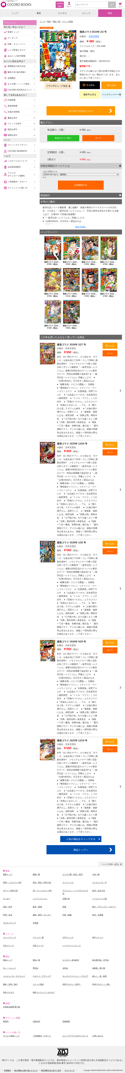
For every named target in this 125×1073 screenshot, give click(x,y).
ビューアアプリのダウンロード (75, 1036)
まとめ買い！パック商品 (18, 84)
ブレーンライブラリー (17, 145)
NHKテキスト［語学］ (71, 984)
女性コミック (38, 945)
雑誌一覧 (57, 21)
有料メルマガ (8, 992)
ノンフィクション (40, 899)
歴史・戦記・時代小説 (42, 882)
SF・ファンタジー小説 (42, 891)
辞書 (64, 907)
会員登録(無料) (14, 167)
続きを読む (80, 227)
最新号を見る (89, 94)
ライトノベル (67, 882)
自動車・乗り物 (98, 968)
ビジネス (62, 13)
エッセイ (6, 899)
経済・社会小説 (98, 891)
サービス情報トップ (11, 1036)
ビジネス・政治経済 (70, 960)
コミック (86, 13)
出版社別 (36, 1021)
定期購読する (80, 185)
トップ (15, 13)
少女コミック (8, 945)
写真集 (35, 923)
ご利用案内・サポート (17, 182)
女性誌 (65, 968)
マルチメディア (9, 923)
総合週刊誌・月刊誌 (100, 960)
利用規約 (7, 1070)
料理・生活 (7, 915)
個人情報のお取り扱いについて (26, 1070)
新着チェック (14, 32)
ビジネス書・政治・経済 (72, 874)
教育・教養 (37, 907)
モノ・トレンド (9, 968)
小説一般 (96, 874)
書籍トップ (7, 874)
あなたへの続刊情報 (16, 56)
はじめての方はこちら (81, 110)
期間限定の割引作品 (16, 66)
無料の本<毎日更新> (17, 72)
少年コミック (67, 937)
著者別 (6, 1021)
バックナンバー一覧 (111, 94)
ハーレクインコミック (71, 945)
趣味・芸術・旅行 (10, 984)
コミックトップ (9, 937)
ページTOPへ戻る (110, 864)
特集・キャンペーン (16, 44)
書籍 (39, 13)
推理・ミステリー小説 (12, 882)
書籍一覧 (36, 874)
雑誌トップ (7, 960)
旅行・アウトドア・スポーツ (104, 907)
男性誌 (35, 968)
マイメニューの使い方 (17, 188)
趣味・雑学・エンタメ (42, 915)
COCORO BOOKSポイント (20, 90)
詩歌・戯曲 (67, 915)
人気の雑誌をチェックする (80, 839)
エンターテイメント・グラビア (75, 976)
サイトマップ (69, 1070)
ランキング (13, 38)
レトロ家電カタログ (16, 50)
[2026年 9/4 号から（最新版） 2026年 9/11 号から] (81, 174)
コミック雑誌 (67, 21)
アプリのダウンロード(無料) (16, 174)
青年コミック (97, 937)
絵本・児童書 (97, 915)
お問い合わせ (97, 1036)
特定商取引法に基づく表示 (51, 1070)
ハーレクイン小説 (99, 899)
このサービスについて (17, 161)
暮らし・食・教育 (99, 976)
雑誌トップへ (80, 849)
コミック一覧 (38, 937)
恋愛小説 (66, 899)
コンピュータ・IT (99, 882)
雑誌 (110, 13)
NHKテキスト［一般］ (101, 984)
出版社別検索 (14, 112)
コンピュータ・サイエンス (14, 976)
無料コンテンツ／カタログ (44, 992)
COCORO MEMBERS (17, 151)
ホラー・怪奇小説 (10, 891)
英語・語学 (7, 907)
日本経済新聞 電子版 (11, 1007)
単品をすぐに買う (63, 138)
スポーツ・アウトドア (42, 976)
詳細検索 (12, 100)
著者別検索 (13, 106)
